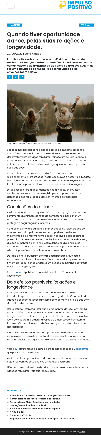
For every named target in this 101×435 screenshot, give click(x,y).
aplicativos (82, 348)
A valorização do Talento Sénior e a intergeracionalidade (38, 395)
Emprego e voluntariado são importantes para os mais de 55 (40, 418)
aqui (15, 348)
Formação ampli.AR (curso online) (26, 405)
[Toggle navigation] (11, 6)
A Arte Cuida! (15, 412)
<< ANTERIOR (15, 25)
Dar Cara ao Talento (19, 415)
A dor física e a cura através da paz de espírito (33, 408)
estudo (17, 272)
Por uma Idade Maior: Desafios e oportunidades (33, 402)
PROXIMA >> (86, 25)
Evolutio (82, 432)
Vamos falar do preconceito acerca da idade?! (33, 398)
